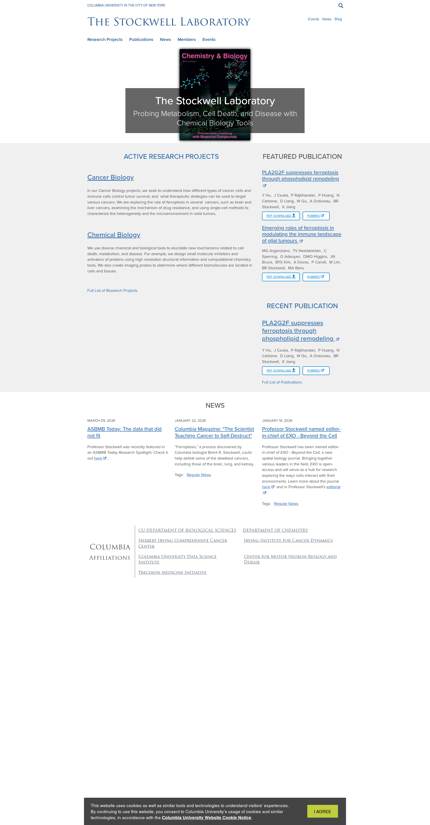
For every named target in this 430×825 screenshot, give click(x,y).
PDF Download (279, 215)
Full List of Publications (282, 382)
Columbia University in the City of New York (126, 5)
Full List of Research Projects (112, 290)
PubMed (313, 215)
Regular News (199, 475)
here (98, 458)
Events (313, 18)
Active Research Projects (171, 156)
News (326, 18)
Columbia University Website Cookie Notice (206, 817)
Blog (338, 18)
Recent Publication (302, 305)
